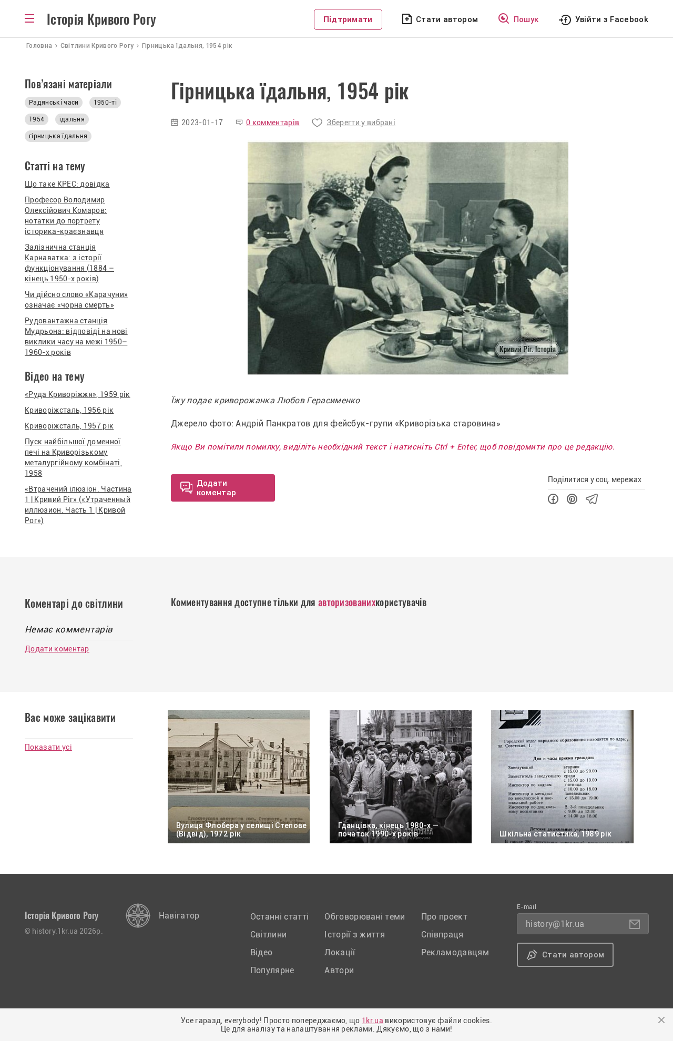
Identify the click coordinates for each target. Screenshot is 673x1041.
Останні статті (279, 917)
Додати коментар (57, 649)
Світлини (268, 935)
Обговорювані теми (364, 917)
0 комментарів (272, 122)
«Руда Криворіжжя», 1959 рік (77, 394)
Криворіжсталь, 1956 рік (69, 410)
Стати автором (447, 19)
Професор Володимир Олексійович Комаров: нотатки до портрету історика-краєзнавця (66, 216)
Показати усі (48, 747)
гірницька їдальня (58, 136)
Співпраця (442, 935)
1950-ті (105, 102)
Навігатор (179, 916)
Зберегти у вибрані (361, 122)
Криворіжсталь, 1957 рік (69, 426)
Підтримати (348, 19)
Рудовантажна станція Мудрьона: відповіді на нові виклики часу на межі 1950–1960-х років (76, 336)
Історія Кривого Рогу (101, 19)
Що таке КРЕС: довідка (67, 184)
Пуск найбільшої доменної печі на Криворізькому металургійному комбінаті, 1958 (73, 457)
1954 (36, 119)
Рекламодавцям (455, 952)
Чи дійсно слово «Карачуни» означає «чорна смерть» (76, 299)
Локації (339, 952)
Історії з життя (354, 935)
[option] (408, 257)
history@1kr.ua (555, 924)
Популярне (272, 970)
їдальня (72, 119)
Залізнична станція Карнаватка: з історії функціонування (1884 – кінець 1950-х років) (69, 263)
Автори (339, 970)
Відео (261, 952)
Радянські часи (53, 102)
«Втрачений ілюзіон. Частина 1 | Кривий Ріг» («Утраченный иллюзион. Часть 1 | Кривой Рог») (78, 505)
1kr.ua (372, 1020)
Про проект (444, 917)
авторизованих (346, 602)
